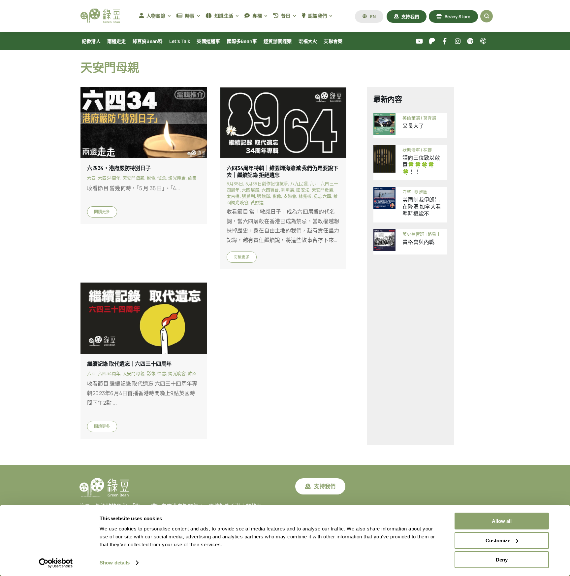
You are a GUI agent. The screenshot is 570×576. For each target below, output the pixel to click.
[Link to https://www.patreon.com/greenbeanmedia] (432, 41)
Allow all (502, 521)
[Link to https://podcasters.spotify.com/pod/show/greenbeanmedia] (470, 41)
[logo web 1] (100, 11)
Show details (115, 562)
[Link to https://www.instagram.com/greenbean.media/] (457, 41)
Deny (502, 559)
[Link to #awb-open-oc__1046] (486, 16)
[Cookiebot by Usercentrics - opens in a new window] (56, 563)
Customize (498, 540)
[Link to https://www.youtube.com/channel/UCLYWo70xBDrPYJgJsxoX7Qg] (419, 41)
